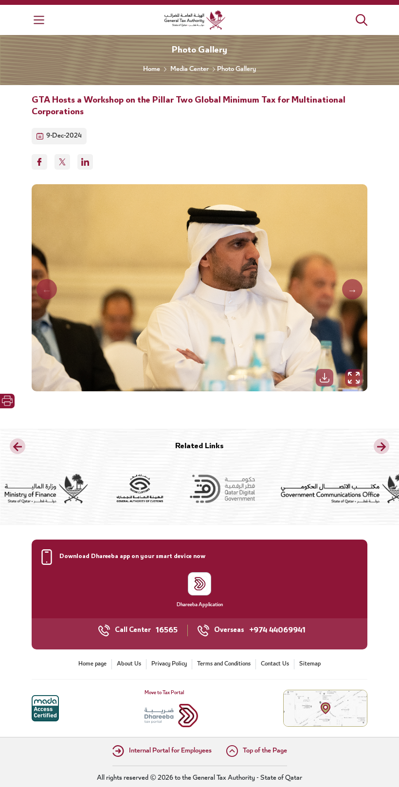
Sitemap (310, 664)
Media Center (189, 69)
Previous (46, 289)
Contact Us (275, 664)
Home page (92, 664)
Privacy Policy (169, 664)
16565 (167, 630)
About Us (129, 664)
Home (151, 69)
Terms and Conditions (224, 664)
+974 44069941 (277, 630)
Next (352, 289)
